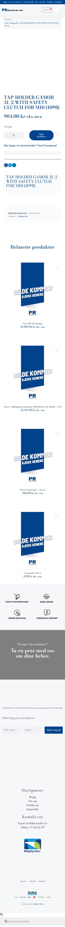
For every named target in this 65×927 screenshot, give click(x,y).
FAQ (36, 2)
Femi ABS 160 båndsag (32, 323)
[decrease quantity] (7, 135)
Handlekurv (58, 2)
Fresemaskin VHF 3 (32, 573)
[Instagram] (32, 833)
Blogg (5, 2)
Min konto (42, 2)
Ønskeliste (50, 2)
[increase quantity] (20, 135)
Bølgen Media (38, 904)
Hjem (6, 23)
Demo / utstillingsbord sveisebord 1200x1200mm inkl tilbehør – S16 (32, 406)
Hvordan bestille (28, 2)
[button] (56, 9)
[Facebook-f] (26, 833)
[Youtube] (38, 833)
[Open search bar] (1, 914)
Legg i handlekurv (41, 135)
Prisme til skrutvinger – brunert (32, 489)
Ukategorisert (14, 23)
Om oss (11, 2)
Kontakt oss (18, 2)
